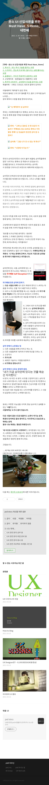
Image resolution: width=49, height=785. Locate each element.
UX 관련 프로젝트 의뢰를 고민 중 (19, 544)
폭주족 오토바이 (16, 492)
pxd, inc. (9, 768)
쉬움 (21, 518)
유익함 (21, 523)
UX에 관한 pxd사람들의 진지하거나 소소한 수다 (19, 723)
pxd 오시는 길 (20, 768)
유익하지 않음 (25, 523)
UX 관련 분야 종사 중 (14, 540)
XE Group (9, 771)
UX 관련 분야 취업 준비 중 (16, 536)
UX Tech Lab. (21, 771)
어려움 (28, 518)
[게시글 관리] (12, 499)
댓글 (6, 710)
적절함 (24, 518)
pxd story (9, 719)
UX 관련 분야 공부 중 (14, 532)
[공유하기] (9, 499)
